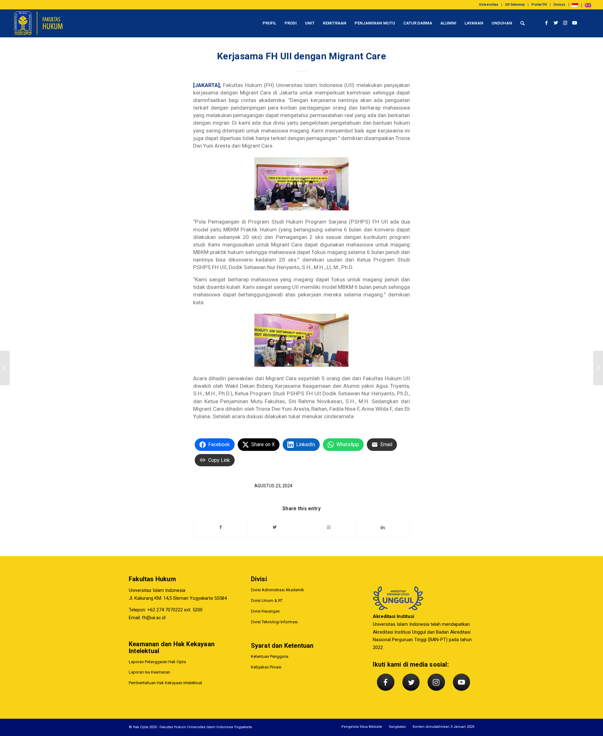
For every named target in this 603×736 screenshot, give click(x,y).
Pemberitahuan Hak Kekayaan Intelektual (165, 682)
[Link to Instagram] (565, 23)
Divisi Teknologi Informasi (274, 622)
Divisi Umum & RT (267, 600)
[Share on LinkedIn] (383, 527)
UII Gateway (515, 5)
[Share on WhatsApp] (329, 527)
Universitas (488, 5)
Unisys (559, 5)
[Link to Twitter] (556, 23)
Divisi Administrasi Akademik (277, 589)
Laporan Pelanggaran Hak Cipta (157, 661)
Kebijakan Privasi (266, 667)
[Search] (522, 23)
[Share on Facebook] (220, 527)
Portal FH (539, 5)
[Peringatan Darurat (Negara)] (598, 368)
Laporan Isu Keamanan (149, 672)
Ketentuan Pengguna (269, 656)
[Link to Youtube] (574, 23)
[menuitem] (489, 4)
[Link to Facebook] (546, 23)
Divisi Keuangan (265, 611)
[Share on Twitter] (275, 527)
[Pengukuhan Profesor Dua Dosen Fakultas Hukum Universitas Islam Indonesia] (5, 368)
